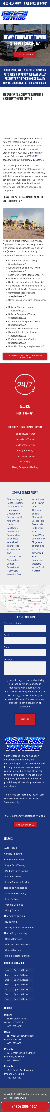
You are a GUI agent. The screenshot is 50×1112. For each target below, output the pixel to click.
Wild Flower (38, 502)
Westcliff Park (14, 574)
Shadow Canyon (15, 499)
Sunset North (13, 567)
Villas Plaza (12, 538)
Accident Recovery (15, 893)
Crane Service (13, 950)
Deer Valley (12, 570)
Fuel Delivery (12, 899)
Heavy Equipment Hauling (25, 467)
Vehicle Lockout (14, 904)
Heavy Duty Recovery (15, 932)
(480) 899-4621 (38, 3)
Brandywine (13, 509)
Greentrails (37, 524)
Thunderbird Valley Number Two (14, 549)
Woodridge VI (38, 499)
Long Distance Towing (17, 882)
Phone (7, 647)
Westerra (36, 563)
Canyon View (13, 535)
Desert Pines (13, 513)
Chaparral (37, 517)
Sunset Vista (38, 535)
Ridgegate (37, 542)
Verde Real (12, 542)
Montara (36, 570)
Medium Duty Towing (16, 870)
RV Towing (25, 461)
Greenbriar (37, 560)
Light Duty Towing (15, 865)
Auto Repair (10, 847)
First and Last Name (14, 623)
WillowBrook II (39, 567)
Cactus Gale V (39, 538)
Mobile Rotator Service (18, 955)
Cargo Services (13, 938)
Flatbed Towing (13, 876)
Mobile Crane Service (25, 444)
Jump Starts (12, 910)
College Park (38, 520)
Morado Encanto (15, 506)
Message (8, 659)
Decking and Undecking (18, 944)
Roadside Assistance (25, 433)
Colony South (13, 531)
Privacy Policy (16, 798)
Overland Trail (14, 556)
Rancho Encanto (15, 502)
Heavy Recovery (25, 450)
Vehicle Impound (13, 853)
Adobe (35, 506)
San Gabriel (12, 527)
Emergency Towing (25, 455)
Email (7, 635)
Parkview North (14, 517)
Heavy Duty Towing (25, 439)
